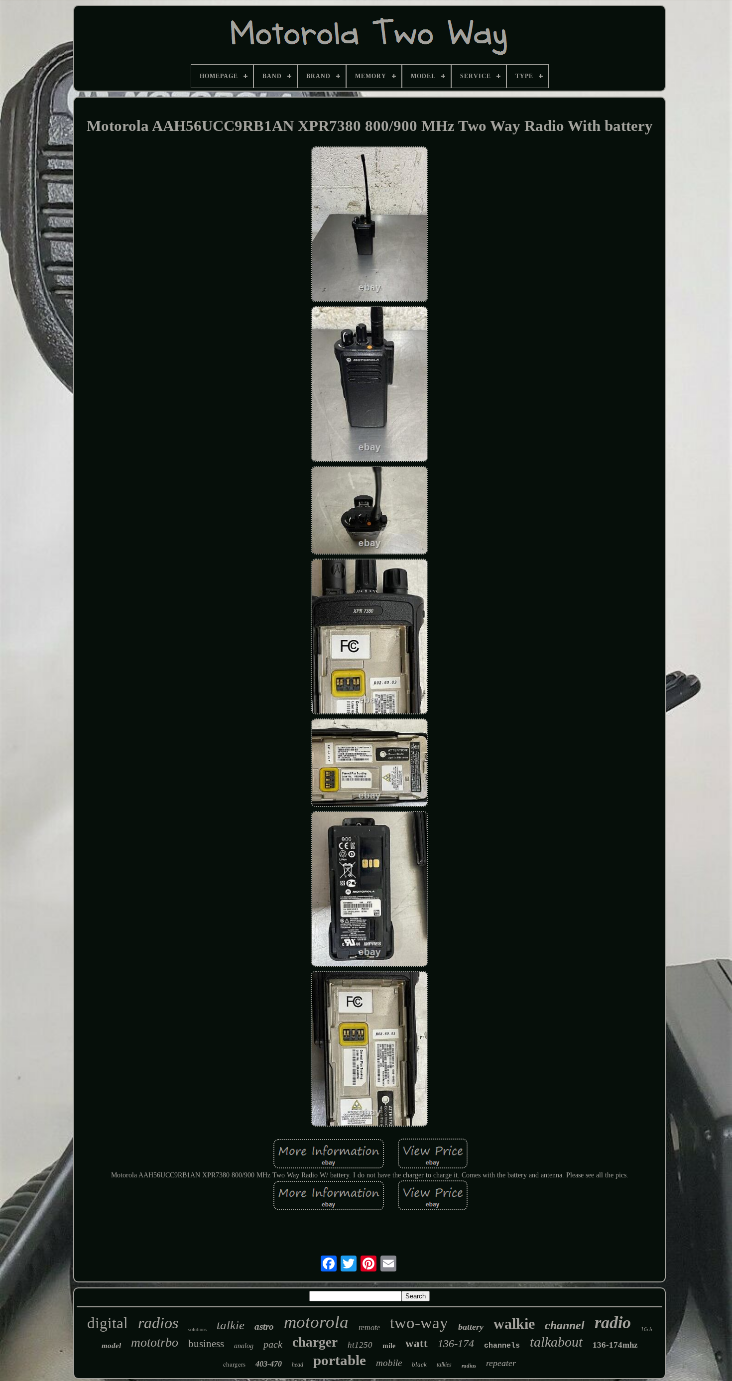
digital (107, 1323)
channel (565, 1325)
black (419, 1364)
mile (388, 1346)
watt (416, 1343)
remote (369, 1327)
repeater (501, 1363)
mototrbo (154, 1342)
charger (315, 1342)
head (297, 1364)
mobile (389, 1363)
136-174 (456, 1343)
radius (469, 1366)
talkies (444, 1364)
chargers (234, 1364)
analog (243, 1346)
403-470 (268, 1364)
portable (339, 1360)
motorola (316, 1322)
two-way (419, 1323)
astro (264, 1326)
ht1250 (360, 1345)
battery (471, 1327)
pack (272, 1344)
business (206, 1344)
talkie (230, 1325)
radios (158, 1323)
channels (502, 1346)
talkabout (556, 1342)
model (111, 1346)
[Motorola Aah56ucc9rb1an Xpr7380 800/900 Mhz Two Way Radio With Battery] (369, 225)
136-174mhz (615, 1345)
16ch (646, 1329)
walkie (514, 1323)
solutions (197, 1329)
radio (613, 1322)
